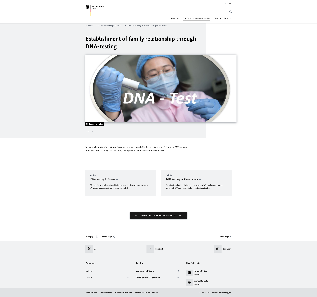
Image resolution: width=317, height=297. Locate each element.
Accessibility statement (123, 292)
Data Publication (106, 292)
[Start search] (230, 10)
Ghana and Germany (223, 18)
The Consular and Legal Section (196, 19)
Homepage (89, 26)
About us (175, 18)
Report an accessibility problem (146, 292)
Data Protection (91, 292)
